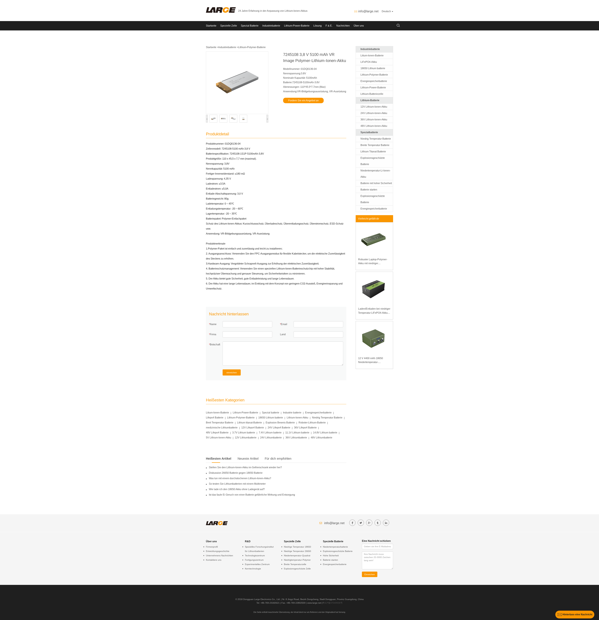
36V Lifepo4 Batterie (305, 427)
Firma (213, 334)
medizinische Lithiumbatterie (222, 427)
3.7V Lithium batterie (243, 432)
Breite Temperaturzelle (295, 564)
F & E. (329, 25)
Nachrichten (343, 25)
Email (284, 324)
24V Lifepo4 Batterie (279, 427)
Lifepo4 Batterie (214, 417)
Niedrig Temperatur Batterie (327, 417)
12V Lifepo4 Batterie (252, 427)
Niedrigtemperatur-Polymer (297, 560)
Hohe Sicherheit (331, 555)
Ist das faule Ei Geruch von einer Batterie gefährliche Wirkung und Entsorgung (252, 494)
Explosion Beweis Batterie (280, 422)
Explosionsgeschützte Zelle (297, 568)
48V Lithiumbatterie (321, 437)
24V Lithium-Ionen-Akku (373, 113)
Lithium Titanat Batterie (373, 151)
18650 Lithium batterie (270, 417)
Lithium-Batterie (369, 100)
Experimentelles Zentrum (257, 564)
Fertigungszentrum (254, 560)
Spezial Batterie (249, 25)
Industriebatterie (271, 25)
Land (283, 334)
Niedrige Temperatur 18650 (297, 547)
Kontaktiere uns (213, 560)
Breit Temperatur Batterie (219, 422)
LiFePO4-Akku (368, 62)
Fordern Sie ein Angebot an (303, 100)
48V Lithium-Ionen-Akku (373, 126)
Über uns (359, 25)
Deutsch (387, 11)
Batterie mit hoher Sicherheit (376, 183)
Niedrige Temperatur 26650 (297, 551)
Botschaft (215, 344)
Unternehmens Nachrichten (219, 555)
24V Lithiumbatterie (271, 437)
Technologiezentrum (255, 555)
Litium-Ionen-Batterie (217, 412)
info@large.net (368, 11)
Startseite (211, 25)
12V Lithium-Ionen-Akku (373, 106)
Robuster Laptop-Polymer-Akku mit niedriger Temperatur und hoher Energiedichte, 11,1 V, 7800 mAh (373, 261)
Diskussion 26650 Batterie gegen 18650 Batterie (236, 473)
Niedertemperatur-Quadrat (297, 555)
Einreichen (369, 574)
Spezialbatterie (369, 132)
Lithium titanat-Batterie (249, 422)
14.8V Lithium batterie (325, 432)
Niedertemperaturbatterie (335, 547)
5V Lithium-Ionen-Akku (218, 437)
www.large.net (314, 603)
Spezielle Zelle (228, 25)
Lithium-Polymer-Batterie (252, 47)
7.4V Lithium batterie (270, 432)
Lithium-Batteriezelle (371, 94)
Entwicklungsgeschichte (217, 551)
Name (213, 324)
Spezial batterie (270, 412)
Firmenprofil (212, 547)
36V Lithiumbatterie (296, 437)
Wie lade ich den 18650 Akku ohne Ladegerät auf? (237, 489)
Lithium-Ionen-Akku (297, 417)
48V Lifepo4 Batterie (217, 432)
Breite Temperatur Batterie (374, 145)
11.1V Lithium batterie (297, 432)
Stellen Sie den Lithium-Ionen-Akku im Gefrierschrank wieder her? (245, 467)
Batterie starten (368, 189)
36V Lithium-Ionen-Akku (373, 119)
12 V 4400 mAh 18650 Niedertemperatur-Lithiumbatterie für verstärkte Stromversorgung (373, 360)
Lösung (317, 25)
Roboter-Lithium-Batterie (312, 422)
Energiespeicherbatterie (318, 412)
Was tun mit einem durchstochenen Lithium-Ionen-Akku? (240, 478)
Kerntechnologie (253, 568)
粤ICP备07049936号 (332, 603)
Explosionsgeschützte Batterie (338, 551)
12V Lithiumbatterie (245, 437)
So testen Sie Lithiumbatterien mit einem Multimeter (237, 483)
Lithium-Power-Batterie (296, 25)
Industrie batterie (292, 412)
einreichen (231, 372)
